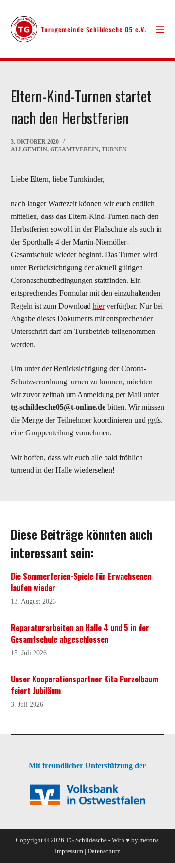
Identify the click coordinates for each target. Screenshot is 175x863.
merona (149, 840)
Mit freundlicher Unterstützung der (87, 766)
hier (99, 306)
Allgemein (29, 149)
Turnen (114, 149)
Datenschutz (104, 851)
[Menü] (160, 29)
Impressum (69, 851)
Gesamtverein (74, 149)
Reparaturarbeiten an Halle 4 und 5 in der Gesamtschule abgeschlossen (80, 633)
